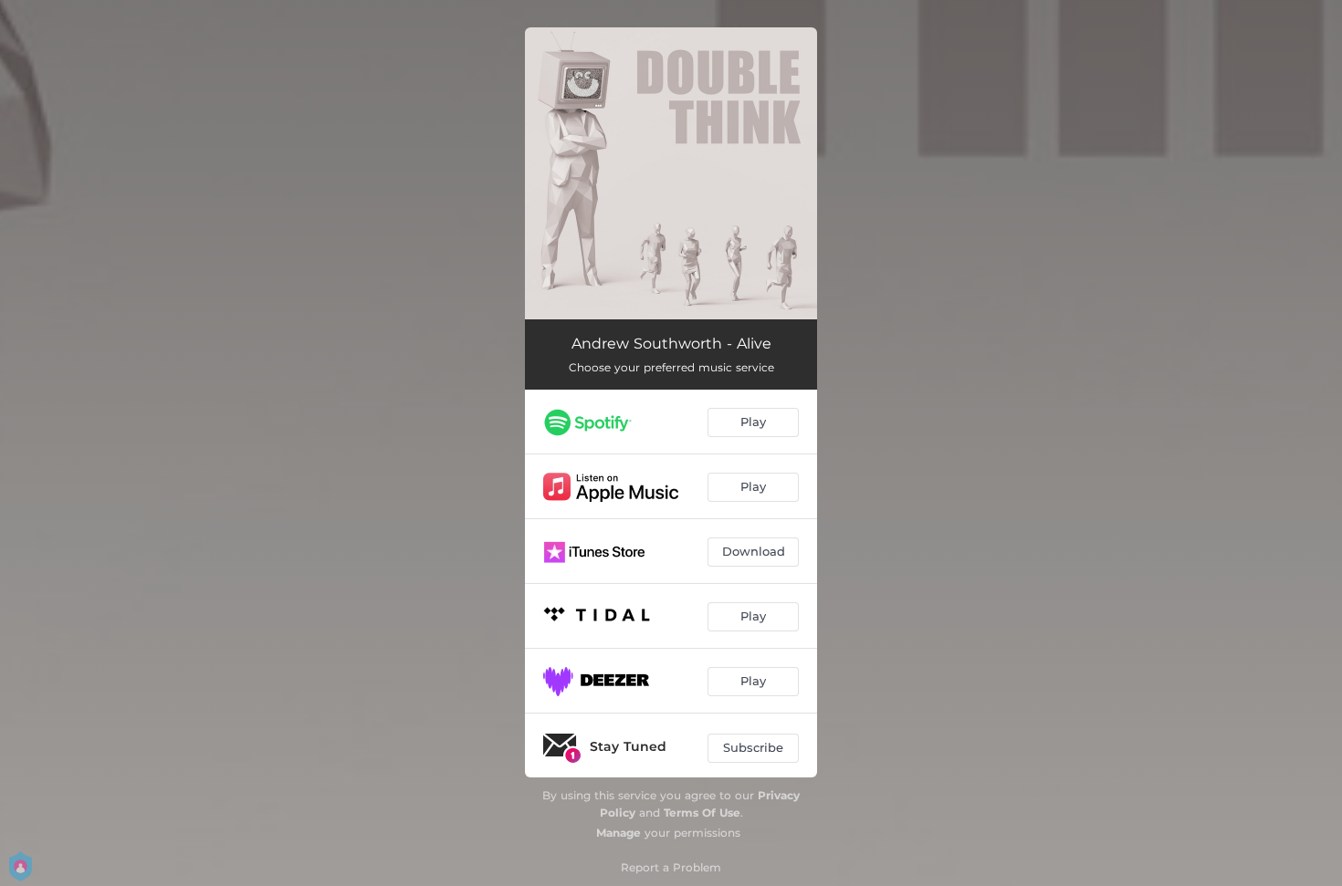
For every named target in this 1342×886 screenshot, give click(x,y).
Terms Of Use (702, 812)
